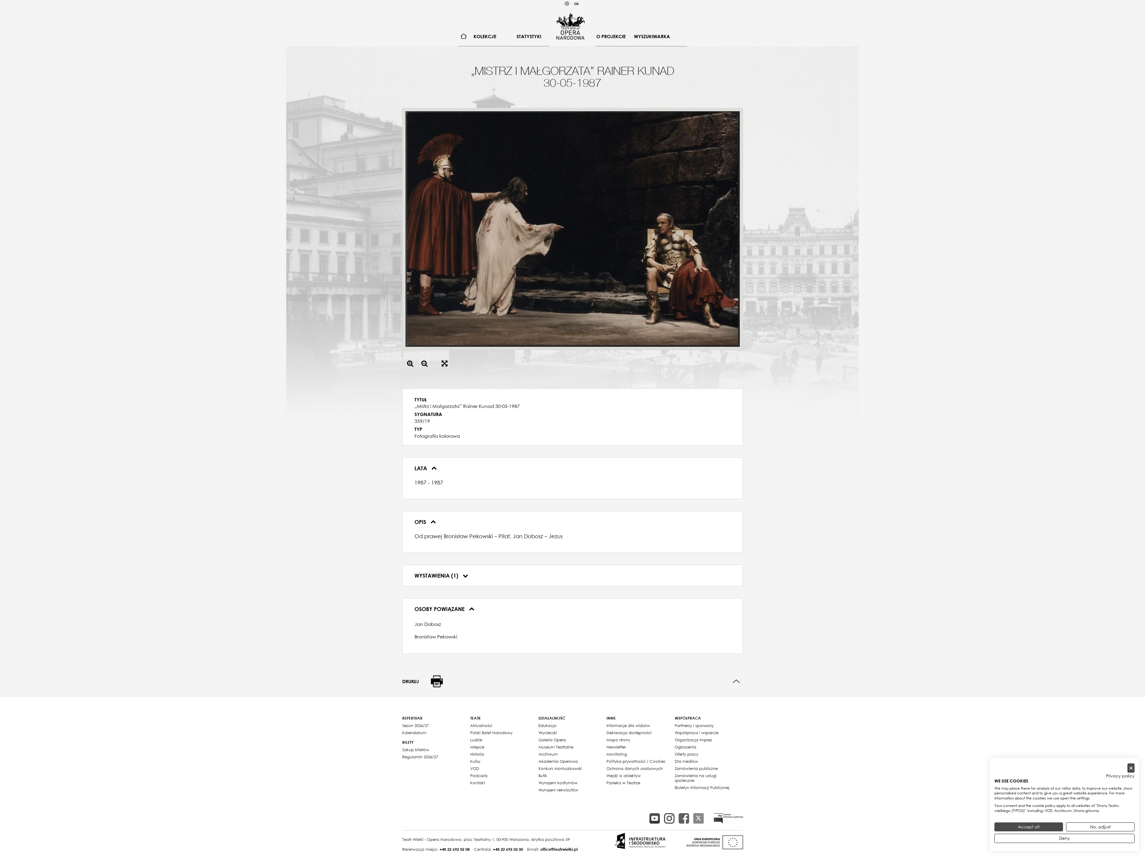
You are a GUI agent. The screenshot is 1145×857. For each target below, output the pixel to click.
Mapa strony (618, 739)
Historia (477, 754)
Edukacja (547, 725)
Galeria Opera (552, 739)
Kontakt (477, 782)
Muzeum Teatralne (556, 747)
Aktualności (481, 725)
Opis (421, 522)
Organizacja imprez (693, 739)
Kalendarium (414, 732)
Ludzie (476, 739)
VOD (474, 768)
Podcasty (479, 775)
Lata (421, 468)
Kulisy (475, 761)
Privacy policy (1120, 776)
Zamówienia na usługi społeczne (696, 778)
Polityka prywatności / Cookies (635, 761)
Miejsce (477, 747)
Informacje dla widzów (628, 725)
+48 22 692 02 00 (508, 849)
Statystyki (528, 36)
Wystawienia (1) (437, 575)
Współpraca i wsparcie (696, 732)
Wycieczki (548, 732)
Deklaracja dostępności (629, 732)
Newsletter (616, 747)
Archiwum (548, 754)
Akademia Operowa (558, 761)
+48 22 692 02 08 (455, 849)
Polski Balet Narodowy (491, 732)
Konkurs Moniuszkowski (560, 768)
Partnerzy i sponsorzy (694, 725)
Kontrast (567, 3)
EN (576, 4)
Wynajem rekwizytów (558, 790)
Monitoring (616, 754)
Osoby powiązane (440, 609)
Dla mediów (686, 761)
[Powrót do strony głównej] (570, 26)
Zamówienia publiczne (696, 768)
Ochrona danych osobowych (634, 768)
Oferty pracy (686, 754)
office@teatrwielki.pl (559, 849)
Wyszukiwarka (652, 36)
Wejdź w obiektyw (623, 775)
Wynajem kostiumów (558, 782)
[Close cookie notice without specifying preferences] (1131, 768)
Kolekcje (485, 36)
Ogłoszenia (685, 747)
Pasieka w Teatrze (623, 782)
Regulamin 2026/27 (420, 756)
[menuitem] (463, 36)
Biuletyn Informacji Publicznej (702, 787)
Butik (543, 775)
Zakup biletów (415, 749)
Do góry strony (736, 681)
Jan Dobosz (427, 624)
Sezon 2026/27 (415, 725)
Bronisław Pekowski (435, 637)
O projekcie (611, 36)
